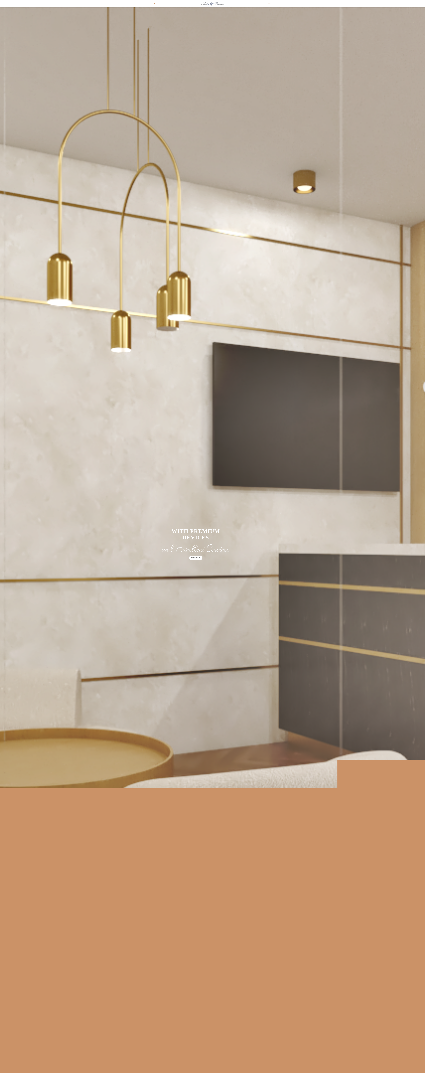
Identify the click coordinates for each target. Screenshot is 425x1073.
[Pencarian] (155, 3)
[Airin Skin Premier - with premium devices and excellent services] (212, 3)
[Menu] (269, 3)
